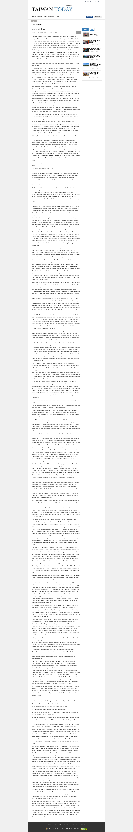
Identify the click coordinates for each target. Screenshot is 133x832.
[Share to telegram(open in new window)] (53, 32)
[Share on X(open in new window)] (50, 32)
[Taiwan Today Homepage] (86, 1)
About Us (50, 824)
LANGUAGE (97, 16)
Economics (39, 16)
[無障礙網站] (84, 828)
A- (76, 32)
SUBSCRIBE (89, 16)
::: (31, 3)
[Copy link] (57, 32)
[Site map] (88, 1)
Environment (51, 16)
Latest (91, 29)
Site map (83, 824)
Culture (57, 16)
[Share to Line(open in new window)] (52, 32)
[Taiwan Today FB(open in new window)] (93, 1)
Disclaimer (66, 824)
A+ (79, 32)
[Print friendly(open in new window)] (55, 32)
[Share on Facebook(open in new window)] (49, 32)
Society (45, 16)
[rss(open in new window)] (98, 1)
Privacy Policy (58, 824)
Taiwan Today (74, 824)
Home (34, 21)
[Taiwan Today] (52, 9)
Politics (34, 16)
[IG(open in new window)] (91, 1)
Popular (85, 29)
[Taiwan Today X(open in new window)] (96, 1)
